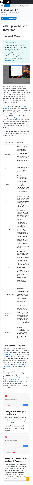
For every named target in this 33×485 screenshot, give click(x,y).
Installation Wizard (10, 51)
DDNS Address (7, 354)
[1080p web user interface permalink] (3, 26)
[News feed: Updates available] (31, 5)
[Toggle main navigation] (2, 5)
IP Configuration (23, 6)
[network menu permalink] (3, 36)
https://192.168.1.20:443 (14, 380)
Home (13, 6)
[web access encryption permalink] (3, 346)
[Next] (27, 479)
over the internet (22, 57)
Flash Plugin (14, 118)
